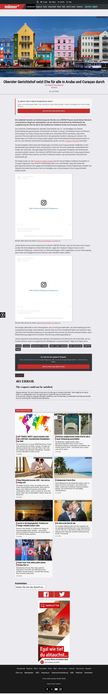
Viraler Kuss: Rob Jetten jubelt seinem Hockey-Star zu (31, 564)
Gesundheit (52, 6)
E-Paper (43, 2)
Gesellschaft (31, 6)
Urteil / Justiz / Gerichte (58, 346)
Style (63, 6)
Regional (39, 6)
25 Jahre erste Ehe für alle (65, 523)
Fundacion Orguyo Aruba (43, 161)
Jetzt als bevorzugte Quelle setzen (54, 111)
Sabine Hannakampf (55, 85)
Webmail (79, 672)
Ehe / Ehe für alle (75, 346)
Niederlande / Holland (39, 346)
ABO (37, 672)
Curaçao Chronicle (72, 141)
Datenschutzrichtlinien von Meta (47, 241)
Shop (68, 2)
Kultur (45, 6)
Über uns (19, 672)
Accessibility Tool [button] (2, 315)
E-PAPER (19, 375)
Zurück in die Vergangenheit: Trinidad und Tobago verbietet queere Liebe (32, 524)
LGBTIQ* (87, 346)
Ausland (54, 87)
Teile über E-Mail (2, 60)
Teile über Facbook (2, 45)
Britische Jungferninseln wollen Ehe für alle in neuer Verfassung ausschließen (73, 438)
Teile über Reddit (2, 56)
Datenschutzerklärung (60, 672)
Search (37, 1)
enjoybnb (94, 6)
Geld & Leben (71, 6)
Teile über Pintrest (2, 52)
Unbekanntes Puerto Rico (65, 480)
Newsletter (88, 672)
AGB (72, 672)
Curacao (26, 346)
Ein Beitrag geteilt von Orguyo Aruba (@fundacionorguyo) (43, 236)
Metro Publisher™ (56, 684)
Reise (59, 6)
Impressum (45, 672)
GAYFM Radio (61, 2)
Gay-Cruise (88, 6)
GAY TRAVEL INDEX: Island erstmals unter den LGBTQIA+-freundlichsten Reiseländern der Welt (33, 439)
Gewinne (80, 6)
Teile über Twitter (2, 49)
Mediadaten (29, 672)
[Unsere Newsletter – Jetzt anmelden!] (54, 633)
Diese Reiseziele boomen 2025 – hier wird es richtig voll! (33, 481)
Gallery (52, 2)
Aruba (18, 349)
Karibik (18, 346)
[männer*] (13, 6)
